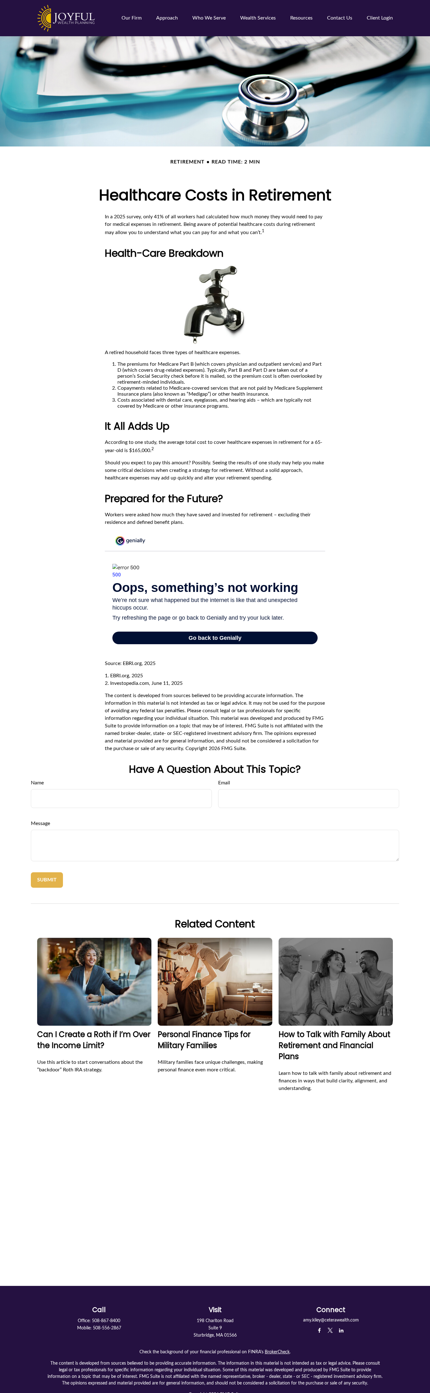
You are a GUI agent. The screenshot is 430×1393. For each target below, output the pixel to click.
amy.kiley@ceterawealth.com (331, 1320)
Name (37, 782)
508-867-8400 (106, 1321)
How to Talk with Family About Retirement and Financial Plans (334, 1045)
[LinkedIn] (341, 1330)
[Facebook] (319, 1330)
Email (224, 782)
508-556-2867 (107, 1328)
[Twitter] (330, 1330)
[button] (131, 18)
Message (40, 823)
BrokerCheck (277, 1352)
